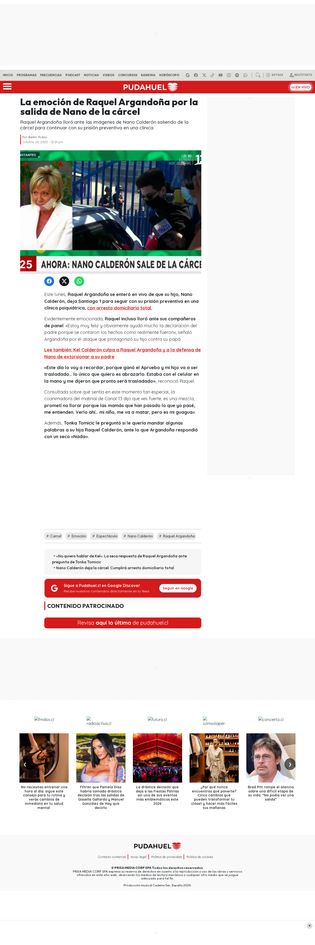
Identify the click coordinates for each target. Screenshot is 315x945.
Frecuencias (51, 75)
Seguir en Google (178, 588)
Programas (26, 75)
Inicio (8, 75)
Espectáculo (106, 535)
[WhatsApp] (80, 281)
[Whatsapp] (246, 75)
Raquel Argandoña (178, 535)
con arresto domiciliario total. (119, 308)
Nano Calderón (140, 535)
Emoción (78, 535)
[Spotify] (237, 75)
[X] (205, 75)
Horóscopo (169, 75)
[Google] (188, 75)
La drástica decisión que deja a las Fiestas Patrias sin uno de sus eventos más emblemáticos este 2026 (157, 795)
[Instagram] (229, 75)
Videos (108, 75)
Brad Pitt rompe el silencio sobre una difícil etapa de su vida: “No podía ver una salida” (271, 793)
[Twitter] (65, 281)
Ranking (148, 75)
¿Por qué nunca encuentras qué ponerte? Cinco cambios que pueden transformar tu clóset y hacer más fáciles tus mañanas (214, 797)
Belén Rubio (37, 137)
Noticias (91, 75)
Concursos (127, 75)
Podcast (72, 75)
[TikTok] (213, 75)
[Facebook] (196, 75)
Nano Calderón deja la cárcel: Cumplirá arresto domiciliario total (115, 567)
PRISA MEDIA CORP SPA (132, 868)
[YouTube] (221, 75)
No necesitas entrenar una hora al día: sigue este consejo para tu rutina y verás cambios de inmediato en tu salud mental (44, 797)
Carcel (55, 535)
